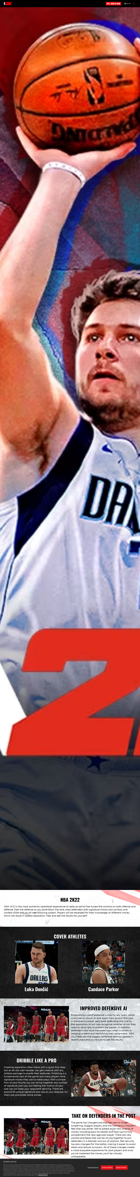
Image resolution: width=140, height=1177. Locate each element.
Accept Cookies (107, 1167)
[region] (70, 1168)
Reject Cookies (121, 1167)
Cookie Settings (93, 1167)
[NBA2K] (8, 3)
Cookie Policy (42, 1175)
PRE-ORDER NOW (113, 3)
